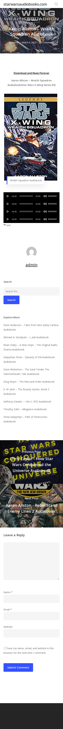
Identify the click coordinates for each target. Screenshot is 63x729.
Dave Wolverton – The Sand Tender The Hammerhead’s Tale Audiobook (26, 372)
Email (8, 609)
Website (8, 626)
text (8, 225)
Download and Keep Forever (31, 73)
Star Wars (31, 20)
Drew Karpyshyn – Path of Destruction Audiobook (25, 419)
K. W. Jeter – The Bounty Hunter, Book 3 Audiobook (26, 391)
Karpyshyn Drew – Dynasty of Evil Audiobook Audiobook (29, 359)
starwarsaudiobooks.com (25, 4)
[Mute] (45, 196)
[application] (31, 196)
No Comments (46, 42)
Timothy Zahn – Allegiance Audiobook (25, 409)
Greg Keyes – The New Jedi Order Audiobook (29, 381)
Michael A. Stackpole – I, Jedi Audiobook (26, 337)
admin (15, 42)
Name (8, 592)
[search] (56, 4)
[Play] (7, 196)
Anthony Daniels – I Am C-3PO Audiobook (27, 401)
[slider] (53, 195)
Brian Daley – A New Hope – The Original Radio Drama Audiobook (30, 347)
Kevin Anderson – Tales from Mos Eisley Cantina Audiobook (31, 327)
